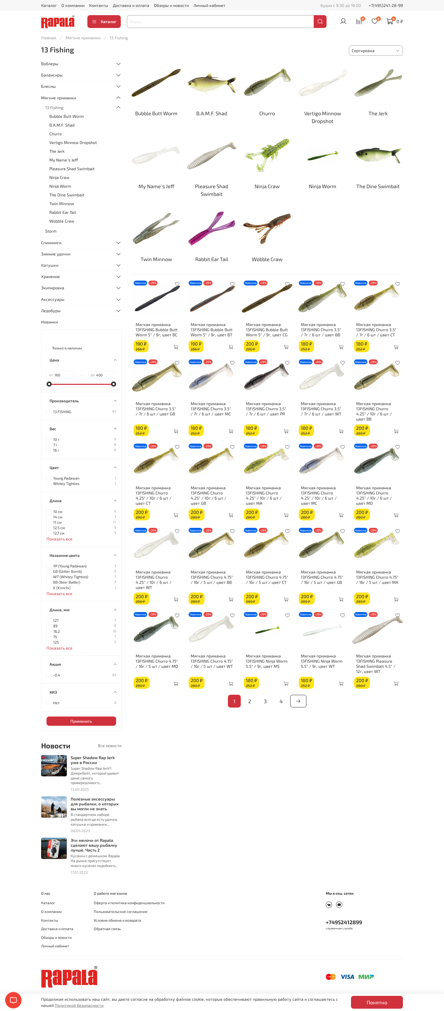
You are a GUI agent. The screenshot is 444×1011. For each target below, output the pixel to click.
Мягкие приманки (83, 37)
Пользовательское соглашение (120, 911)
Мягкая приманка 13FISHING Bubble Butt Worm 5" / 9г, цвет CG (267, 329)
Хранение (50, 276)
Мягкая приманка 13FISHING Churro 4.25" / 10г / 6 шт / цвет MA (264, 495)
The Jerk (56, 151)
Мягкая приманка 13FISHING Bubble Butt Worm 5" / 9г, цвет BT (212, 329)
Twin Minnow (61, 203)
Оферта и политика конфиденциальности (129, 903)
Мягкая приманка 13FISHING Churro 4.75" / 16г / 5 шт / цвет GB (322, 577)
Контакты (98, 5)
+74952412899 (344, 922)
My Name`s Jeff (63, 159)
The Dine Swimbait (66, 194)
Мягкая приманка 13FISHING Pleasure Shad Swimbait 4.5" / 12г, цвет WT (375, 663)
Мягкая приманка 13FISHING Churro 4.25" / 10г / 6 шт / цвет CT (153, 495)
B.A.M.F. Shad (62, 124)
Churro (55, 133)
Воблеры (49, 63)
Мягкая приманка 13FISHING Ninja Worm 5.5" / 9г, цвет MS (267, 661)
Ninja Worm (60, 186)
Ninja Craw (59, 177)
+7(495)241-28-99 (386, 5)
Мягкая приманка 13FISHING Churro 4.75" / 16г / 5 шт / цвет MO (157, 661)
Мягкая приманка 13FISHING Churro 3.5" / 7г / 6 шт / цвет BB (321, 329)
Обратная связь (107, 929)
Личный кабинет (209, 5)
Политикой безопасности (79, 1005)
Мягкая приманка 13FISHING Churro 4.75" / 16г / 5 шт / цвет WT (212, 661)
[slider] (49, 384)
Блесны (48, 86)
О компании (73, 5)
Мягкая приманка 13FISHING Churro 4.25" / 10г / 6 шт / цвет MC (319, 495)
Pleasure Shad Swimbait (72, 168)
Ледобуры (51, 310)
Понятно (377, 1002)
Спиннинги (51, 242)
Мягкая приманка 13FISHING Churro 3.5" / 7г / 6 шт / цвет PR (266, 408)
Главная (48, 37)
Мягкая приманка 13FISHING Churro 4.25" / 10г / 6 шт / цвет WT (153, 579)
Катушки (49, 265)
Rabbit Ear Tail (62, 212)
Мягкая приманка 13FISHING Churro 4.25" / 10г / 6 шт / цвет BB (374, 411)
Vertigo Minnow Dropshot (73, 142)
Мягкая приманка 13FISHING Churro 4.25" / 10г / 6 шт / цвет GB (208, 495)
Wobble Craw (61, 220)
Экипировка (52, 287)
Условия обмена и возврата (117, 920)
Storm (51, 230)
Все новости (110, 745)
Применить (81, 721)
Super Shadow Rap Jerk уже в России (93, 760)
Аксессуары (52, 299)
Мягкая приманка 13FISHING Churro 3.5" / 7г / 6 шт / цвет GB (156, 408)
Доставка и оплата (131, 5)
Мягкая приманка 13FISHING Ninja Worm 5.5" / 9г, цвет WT (322, 661)
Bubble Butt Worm (66, 116)
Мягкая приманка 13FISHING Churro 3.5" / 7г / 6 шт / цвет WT (321, 408)
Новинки (49, 321)
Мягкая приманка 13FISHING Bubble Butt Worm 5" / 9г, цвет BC (157, 329)
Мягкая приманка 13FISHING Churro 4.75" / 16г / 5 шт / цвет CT (267, 577)
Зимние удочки (55, 253)
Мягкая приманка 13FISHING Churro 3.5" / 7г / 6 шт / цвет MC (211, 408)
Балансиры (52, 74)
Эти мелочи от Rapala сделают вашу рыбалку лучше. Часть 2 (94, 845)
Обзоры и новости (171, 5)
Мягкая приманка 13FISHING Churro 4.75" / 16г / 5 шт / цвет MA (377, 577)
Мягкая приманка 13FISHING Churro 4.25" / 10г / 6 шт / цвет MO (374, 495)
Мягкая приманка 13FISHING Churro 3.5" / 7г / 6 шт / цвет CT (376, 329)
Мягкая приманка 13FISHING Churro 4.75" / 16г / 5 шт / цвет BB (212, 577)
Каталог (49, 5)
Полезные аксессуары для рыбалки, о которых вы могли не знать (95, 803)
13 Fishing (54, 107)
